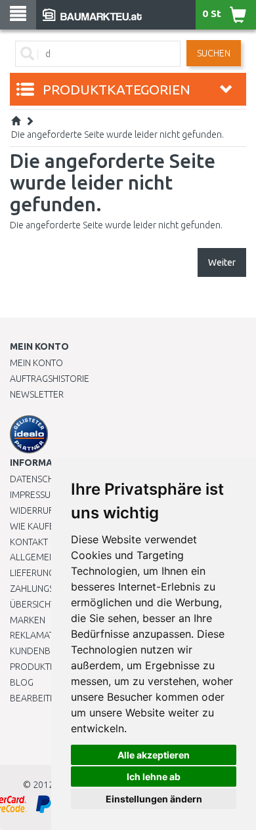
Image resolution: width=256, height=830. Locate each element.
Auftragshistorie (49, 378)
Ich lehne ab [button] (154, 776)
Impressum (34, 494)
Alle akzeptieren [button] (153, 754)
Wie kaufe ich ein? (49, 526)
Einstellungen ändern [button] (154, 798)
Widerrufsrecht (47, 510)
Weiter (222, 262)
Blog (21, 682)
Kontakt (29, 542)
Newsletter (37, 394)
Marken (27, 620)
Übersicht (32, 604)
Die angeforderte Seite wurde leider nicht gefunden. (117, 134)
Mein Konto (36, 363)
